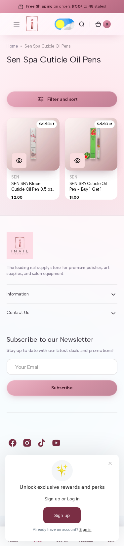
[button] (16, 24)
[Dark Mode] (64, 24)
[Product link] (33, 159)
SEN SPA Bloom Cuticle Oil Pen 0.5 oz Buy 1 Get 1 (31, 186)
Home (12, 46)
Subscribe (61, 388)
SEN (15, 177)
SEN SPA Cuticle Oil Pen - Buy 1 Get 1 (88, 186)
